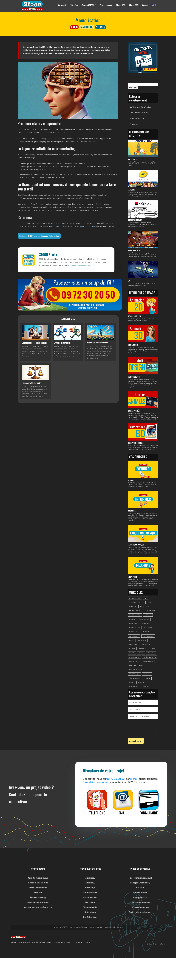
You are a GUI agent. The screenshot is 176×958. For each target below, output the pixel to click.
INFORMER (132, 510)
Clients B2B (120, 5)
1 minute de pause (134, 598)
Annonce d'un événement (38, 887)
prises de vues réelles (136, 665)
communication (144, 619)
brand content (150, 611)
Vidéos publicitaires (140, 897)
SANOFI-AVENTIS (134, 250)
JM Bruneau (142, 648)
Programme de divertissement (38, 902)
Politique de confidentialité (155, 944)
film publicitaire (148, 636)
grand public (133, 644)
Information (38, 892)
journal (153, 648)
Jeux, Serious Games (90, 917)
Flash (131, 640)
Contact (145, 5)
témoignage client (135, 678)
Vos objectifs (62, 5)
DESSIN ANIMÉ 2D (134, 316)
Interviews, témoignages (140, 907)
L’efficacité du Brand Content (140, 107)
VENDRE (131, 480)
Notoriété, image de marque (38, 877)
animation (132, 606)
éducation (145, 686)
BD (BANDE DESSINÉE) (136, 442)
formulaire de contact (96, 782)
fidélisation (145, 632)
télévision (147, 674)
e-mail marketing (134, 627)
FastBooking (133, 632)
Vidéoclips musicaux (140, 892)
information (146, 644)
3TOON (150, 602)
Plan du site (117, 927)
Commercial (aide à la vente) (38, 882)
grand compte (141, 640)
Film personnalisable (90, 907)
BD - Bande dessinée (90, 897)
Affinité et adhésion (137, 118)
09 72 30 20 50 (115, 779)
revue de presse (134, 674)
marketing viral (134, 657)
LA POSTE (131, 189)
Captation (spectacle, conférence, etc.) (38, 907)
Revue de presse (75, 927)
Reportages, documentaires (140, 902)
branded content (134, 615)
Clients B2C (133, 5)
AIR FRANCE (132, 159)
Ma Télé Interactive (150, 657)
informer (132, 648)
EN (155, 5)
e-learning (145, 623)
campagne (148, 615)
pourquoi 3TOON (148, 661)
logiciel (131, 653)
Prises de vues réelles (90, 892)
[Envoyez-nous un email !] (123, 802)
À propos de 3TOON (61, 927)
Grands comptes (106, 5)
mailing (141, 653)
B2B (141, 606)
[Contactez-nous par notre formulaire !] (148, 802)
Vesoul (131, 682)
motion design (133, 661)
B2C (147, 606)
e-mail (134, 779)
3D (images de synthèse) (136, 602)
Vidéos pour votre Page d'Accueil (140, 877)
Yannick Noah (133, 686)
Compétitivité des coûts (139, 113)
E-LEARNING (132, 576)
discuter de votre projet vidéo (78, 266)
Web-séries (140, 887)
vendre (147, 678)
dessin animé (133, 623)
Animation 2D (90, 877)
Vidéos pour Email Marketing (140, 882)
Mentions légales (106, 927)
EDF (129, 280)
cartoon (132, 619)
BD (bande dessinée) (135, 611)
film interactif (134, 636)
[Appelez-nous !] (70, 293)
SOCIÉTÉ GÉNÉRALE (135, 220)
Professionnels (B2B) (135, 669)
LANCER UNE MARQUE (136, 544)
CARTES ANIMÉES (134, 410)
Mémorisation (135, 124)
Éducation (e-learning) (38, 897)
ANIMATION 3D (133, 344)
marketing (151, 653)
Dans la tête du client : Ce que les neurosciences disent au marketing (71, 226)
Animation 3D (90, 882)
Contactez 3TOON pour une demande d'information (39, 235)
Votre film (74, 5)
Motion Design (90, 887)
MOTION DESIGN (134, 376)
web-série (141, 682)
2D (145, 598)
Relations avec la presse (90, 927)
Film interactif (90, 902)
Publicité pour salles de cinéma (140, 912)
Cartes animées (90, 912)
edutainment (148, 627)
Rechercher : (133, 80)
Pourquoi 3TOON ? (89, 5)
